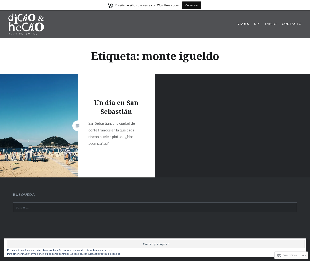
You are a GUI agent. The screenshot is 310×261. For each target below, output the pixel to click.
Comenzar (191, 5)
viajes (243, 24)
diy (257, 24)
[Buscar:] (155, 207)
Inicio (271, 24)
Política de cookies (109, 253)
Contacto (292, 24)
